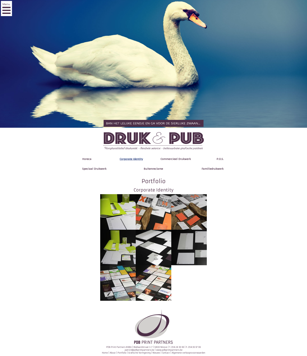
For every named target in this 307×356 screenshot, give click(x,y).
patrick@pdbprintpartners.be (139, 350)
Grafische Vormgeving (139, 353)
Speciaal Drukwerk (94, 168)
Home (105, 353)
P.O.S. (220, 159)
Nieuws (156, 353)
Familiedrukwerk (212, 168)
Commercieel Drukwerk (176, 159)
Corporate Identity (131, 159)
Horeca (86, 159)
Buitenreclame (153, 168)
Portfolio (122, 353)
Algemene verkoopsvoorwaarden (188, 353)
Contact (166, 353)
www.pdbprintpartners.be (169, 350)
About (113, 353)
